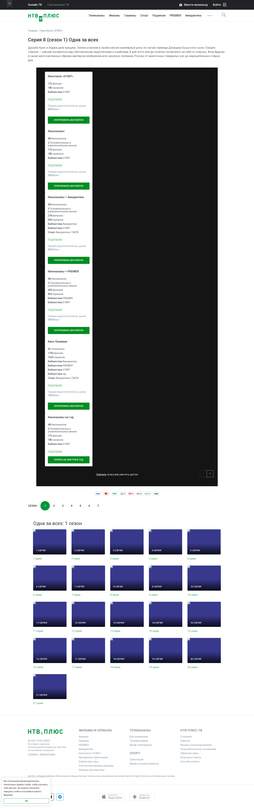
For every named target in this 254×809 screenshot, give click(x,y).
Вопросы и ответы (190, 757)
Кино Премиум (57, 341)
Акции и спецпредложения (195, 745)
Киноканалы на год (61, 417)
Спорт (144, 15)
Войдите (101, 474)
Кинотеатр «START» (60, 76)
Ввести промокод (196, 4)
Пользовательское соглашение (198, 749)
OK (26, 801)
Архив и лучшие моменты (144, 763)
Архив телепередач (141, 745)
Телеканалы (96, 15)
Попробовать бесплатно (68, 120)
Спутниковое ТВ (58, 4)
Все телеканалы (139, 736)
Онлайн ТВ (35, 4)
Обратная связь (47, 754)
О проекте (33, 754)
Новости (185, 740)
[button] (203, 473)
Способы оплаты (189, 761)
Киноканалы (56, 131)
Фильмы (114, 15)
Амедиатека (193, 15)
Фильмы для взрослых (92, 769)
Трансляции (136, 759)
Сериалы (130, 15)
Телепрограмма (139, 740)
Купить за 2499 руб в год (68, 460)
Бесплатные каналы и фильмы (96, 765)
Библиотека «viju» (89, 761)
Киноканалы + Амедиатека (66, 197)
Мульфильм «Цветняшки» (94, 757)
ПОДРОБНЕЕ (55, 99)
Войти (217, 4)
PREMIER (175, 15)
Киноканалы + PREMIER (63, 271)
